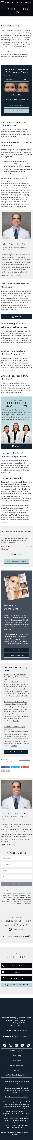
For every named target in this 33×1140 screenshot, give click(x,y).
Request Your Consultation (16, 985)
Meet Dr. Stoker (9, 275)
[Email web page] (8, 771)
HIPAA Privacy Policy (16, 1051)
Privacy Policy (10, 899)
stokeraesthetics (18, 929)
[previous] (3, 554)
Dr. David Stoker (15, 244)
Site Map (16, 1070)
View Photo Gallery (16, 105)
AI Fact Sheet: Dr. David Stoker (16, 1075)
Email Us (16, 972)
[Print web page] (3, 771)
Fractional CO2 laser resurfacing (15, 169)
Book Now (18, 316)
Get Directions (16, 978)
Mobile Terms (24, 897)
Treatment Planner (16, 650)
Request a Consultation (16, 111)
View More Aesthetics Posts (16, 752)
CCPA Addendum (16, 1060)
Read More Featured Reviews (16, 561)
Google (6, 549)
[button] (22, 79)
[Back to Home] (16, 10)
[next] (30, 554)
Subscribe (16, 884)
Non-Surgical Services (16, 655)
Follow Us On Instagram (13, 936)
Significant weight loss (13, 192)
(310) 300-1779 (19, 1025)
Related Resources (16, 1065)
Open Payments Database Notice (16, 1097)
